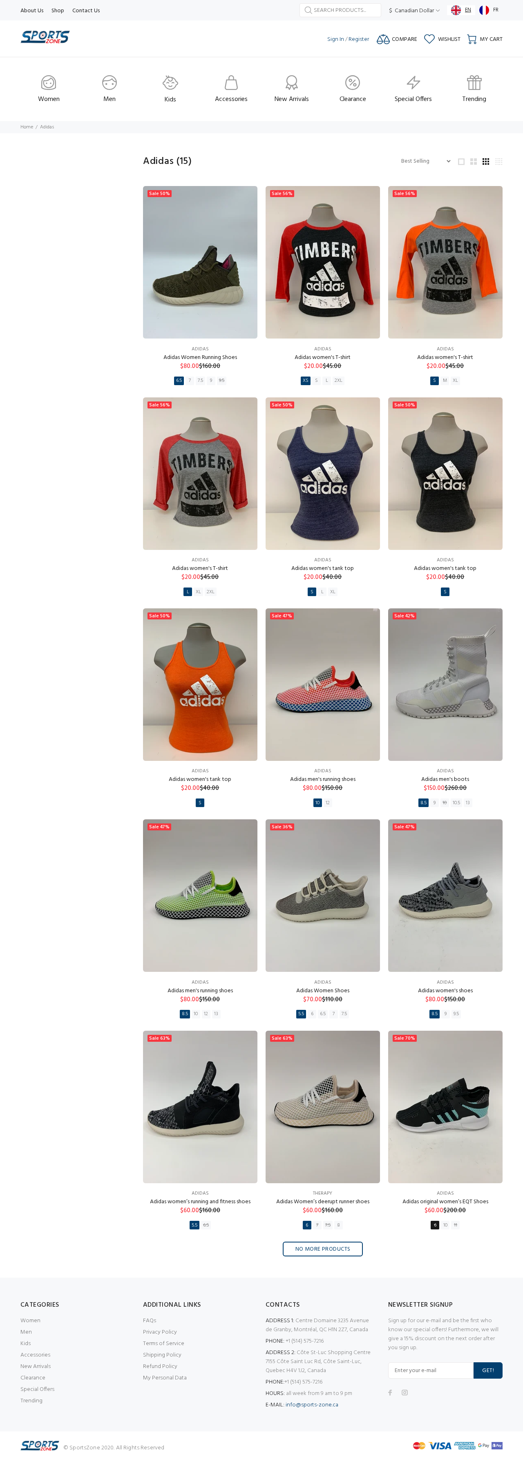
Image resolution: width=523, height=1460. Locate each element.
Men (26, 1332)
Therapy (322, 1193)
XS (305, 381)
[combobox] (461, 10)
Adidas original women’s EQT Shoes (445, 1202)
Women (30, 1320)
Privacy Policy (160, 1332)
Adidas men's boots (445, 779)
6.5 (179, 381)
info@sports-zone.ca (312, 1405)
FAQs (149, 1320)
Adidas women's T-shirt (323, 357)
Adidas (200, 349)
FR (495, 10)
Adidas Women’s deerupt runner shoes (322, 1202)
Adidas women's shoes (445, 991)
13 (468, 803)
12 (328, 803)
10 (317, 803)
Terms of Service (163, 1343)
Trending (31, 1401)
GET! (488, 1370)
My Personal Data (165, 1378)
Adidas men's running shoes (322, 779)
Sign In (335, 39)
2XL (338, 381)
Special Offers (37, 1389)
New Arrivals (35, 1366)
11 (455, 1225)
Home (26, 127)
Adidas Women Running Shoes (200, 357)
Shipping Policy (162, 1355)
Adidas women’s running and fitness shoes (200, 1202)
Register (359, 39)
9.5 (221, 381)
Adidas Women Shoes (322, 991)
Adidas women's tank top (322, 568)
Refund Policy (160, 1366)
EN (468, 10)
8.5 (423, 803)
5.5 (301, 1014)
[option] (489, 10)
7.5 (200, 381)
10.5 (456, 803)
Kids (25, 1343)
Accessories (35, 1355)
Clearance (32, 1378)
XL (455, 381)
